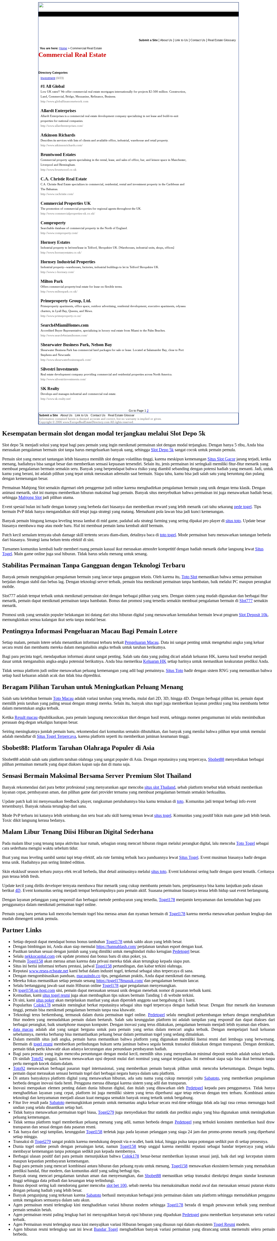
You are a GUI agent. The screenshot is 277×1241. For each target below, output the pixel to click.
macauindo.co (88, 975)
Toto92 (37, 1058)
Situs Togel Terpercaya (56, 736)
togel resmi (43, 1044)
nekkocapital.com (40, 956)
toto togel (168, 534)
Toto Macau (63, 698)
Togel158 (35, 961)
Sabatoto (211, 1078)
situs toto (233, 520)
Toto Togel (245, 843)
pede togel (243, 506)
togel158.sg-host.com (36, 990)
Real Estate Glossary (222, 40)
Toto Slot (189, 576)
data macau (23, 1029)
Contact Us (197, 40)
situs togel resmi (56, 995)
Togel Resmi (224, 1224)
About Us (166, 40)
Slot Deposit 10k (253, 614)
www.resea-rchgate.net (48, 971)
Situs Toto (174, 670)
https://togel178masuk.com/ (119, 980)
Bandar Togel (106, 1229)
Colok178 (42, 1005)
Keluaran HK (154, 661)
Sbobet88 (216, 759)
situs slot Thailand (159, 787)
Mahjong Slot (30, 497)
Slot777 (246, 600)
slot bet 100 (117, 1185)
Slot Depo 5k (162, 449)
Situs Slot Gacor (221, 459)
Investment (48, 78)
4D (18, 890)
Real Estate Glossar (121, 415)
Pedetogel (181, 951)
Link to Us (181, 40)
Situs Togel (188, 857)
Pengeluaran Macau (142, 642)
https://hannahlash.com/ (116, 946)
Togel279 (106, 1112)
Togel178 (167, 899)
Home (63, 48)
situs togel (162, 815)
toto (180, 801)
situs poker (45, 1000)
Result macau (26, 717)
